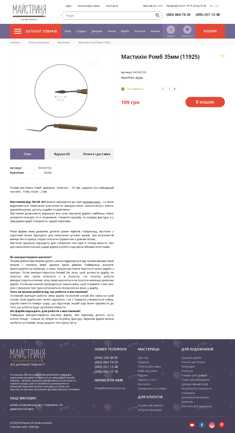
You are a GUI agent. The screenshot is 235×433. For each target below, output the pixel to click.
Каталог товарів (41, 31)
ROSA (139, 77)
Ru (211, 5)
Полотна (139, 31)
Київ (160, 6)
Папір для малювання (195, 379)
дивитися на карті (22, 409)
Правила (143, 362)
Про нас (143, 357)
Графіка (81, 31)
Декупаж (96, 31)
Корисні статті (147, 379)
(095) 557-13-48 (208, 14)
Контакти (112, 6)
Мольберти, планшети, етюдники (196, 391)
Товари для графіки (194, 375)
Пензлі (112, 31)
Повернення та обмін (152, 388)
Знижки (155, 31)
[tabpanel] (62, 97)
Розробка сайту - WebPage (24, 426)
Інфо (68, 6)
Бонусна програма (150, 410)
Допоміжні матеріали (195, 397)
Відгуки (143, 375)
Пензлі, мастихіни (193, 362)
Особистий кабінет (150, 405)
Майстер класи (147, 371)
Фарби (125, 31)
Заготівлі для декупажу (196, 406)
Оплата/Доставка (89, 6)
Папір (67, 31)
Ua (216, 5)
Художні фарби (191, 357)
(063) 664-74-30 (178, 14)
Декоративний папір (194, 384)
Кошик (210, 31)
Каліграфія (188, 366)
